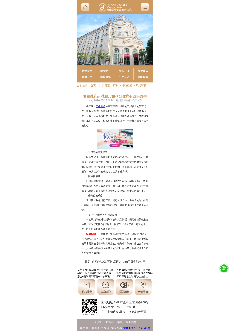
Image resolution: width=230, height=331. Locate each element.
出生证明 (124, 77)
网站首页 (87, 71)
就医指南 (143, 77)
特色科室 (104, 85)
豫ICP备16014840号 (137, 328)
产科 (115, 85)
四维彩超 (141, 85)
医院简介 (105, 71)
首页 (93, 85)
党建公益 (87, 77)
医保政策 (105, 77)
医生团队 (143, 71)
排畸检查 (126, 85)
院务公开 (124, 71)
